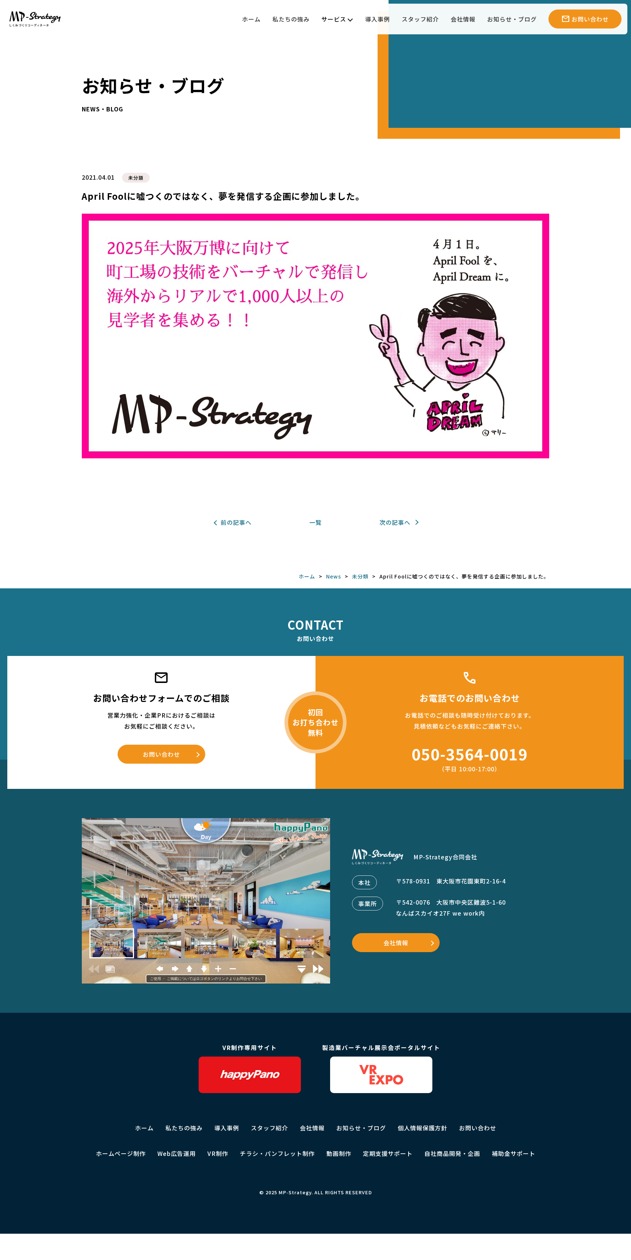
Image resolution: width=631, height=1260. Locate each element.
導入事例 (377, 19)
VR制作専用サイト (249, 1047)
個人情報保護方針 (422, 1127)
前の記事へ (236, 522)
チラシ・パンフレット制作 (277, 1153)
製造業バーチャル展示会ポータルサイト (381, 1047)
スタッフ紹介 (420, 19)
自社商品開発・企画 (452, 1153)
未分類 (136, 177)
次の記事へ (394, 522)
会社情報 (463, 19)
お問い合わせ (161, 754)
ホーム (251, 19)
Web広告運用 (176, 1153)
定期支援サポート (388, 1153)
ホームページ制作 (121, 1153)
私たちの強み (291, 19)
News (333, 576)
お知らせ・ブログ (512, 19)
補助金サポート (513, 1153)
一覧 (315, 522)
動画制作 (338, 1153)
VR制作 (217, 1153)
